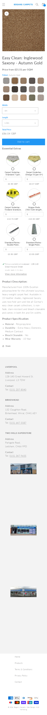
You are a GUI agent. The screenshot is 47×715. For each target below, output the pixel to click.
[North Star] (32, 90)
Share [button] (8, 346)
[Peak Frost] (41, 90)
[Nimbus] (23, 90)
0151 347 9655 (18, 456)
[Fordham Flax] (41, 81)
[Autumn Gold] (15, 81)
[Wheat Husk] (23, 98)
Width (5, 105)
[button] (3, 4)
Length (5, 117)
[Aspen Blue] (6, 81)
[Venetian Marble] (15, 98)
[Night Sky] (15, 90)
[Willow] (32, 98)
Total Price (6, 129)
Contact (18, 682)
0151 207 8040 (18, 389)
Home (17, 657)
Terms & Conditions (23, 669)
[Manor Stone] (6, 90)
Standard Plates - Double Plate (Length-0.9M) (13, 245)
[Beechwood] (23, 81)
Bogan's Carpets (20, 707)
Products (19, 663)
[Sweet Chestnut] (6, 98)
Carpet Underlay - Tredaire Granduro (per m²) (13, 209)
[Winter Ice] (41, 98)
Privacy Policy (21, 675)
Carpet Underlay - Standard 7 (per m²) (13, 174)
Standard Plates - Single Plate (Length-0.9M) (34, 245)
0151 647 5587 (18, 423)
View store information (16, 274)
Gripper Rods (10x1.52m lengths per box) (34, 209)
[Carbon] (32, 81)
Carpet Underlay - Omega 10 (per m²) (34, 173)
